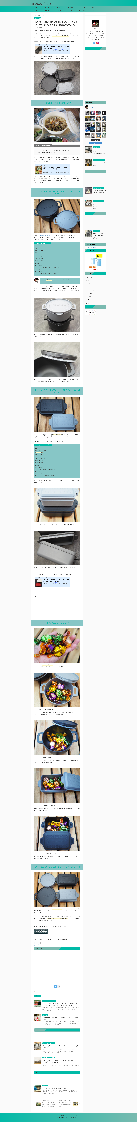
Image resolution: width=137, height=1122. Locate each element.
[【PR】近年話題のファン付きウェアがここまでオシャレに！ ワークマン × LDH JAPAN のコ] (87, 118)
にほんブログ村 (38, 945)
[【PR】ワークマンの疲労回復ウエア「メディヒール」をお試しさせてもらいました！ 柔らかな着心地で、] (98, 124)
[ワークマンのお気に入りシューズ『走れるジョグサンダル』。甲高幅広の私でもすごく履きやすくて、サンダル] (87, 129)
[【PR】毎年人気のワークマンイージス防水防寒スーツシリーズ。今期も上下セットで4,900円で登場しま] (104, 118)
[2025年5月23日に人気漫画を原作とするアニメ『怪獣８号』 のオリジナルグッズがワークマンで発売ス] (87, 135)
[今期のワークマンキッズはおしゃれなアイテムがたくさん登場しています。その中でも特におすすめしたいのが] (104, 135)
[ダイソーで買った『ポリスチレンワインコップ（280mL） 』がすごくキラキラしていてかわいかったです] (92, 129)
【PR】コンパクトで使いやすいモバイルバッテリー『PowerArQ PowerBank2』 (100, 151)
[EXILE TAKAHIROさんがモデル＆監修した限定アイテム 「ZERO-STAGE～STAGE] (98, 118)
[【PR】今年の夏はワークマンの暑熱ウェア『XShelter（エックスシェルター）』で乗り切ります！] (98, 113)
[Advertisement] (57, 609)
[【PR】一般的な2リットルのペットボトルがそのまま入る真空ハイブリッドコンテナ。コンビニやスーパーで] (98, 129)
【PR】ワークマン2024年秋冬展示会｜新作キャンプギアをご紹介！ (99, 205)
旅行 (71, 10)
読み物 (59, 10)
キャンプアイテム (48, 7)
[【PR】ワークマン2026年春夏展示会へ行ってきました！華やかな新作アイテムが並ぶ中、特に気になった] (92, 118)
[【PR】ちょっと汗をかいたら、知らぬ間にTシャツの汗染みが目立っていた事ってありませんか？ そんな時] (98, 135)
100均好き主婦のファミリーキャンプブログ (68, 1115)
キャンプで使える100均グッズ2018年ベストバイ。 (55, 1088)
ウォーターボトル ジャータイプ (46, 235)
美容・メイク (48, 10)
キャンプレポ (71, 7)
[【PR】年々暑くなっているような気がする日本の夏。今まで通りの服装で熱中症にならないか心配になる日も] (92, 113)
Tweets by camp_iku (90, 247)
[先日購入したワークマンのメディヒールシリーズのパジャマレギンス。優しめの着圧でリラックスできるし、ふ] (92, 124)
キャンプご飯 (82, 7)
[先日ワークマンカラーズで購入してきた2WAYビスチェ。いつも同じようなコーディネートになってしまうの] (104, 113)
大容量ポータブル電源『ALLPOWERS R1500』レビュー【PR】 (99, 235)
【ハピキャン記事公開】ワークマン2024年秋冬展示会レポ (99, 192)
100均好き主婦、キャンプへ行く (41, 4)
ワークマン (36, 10)
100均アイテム (59, 7)
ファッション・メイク (93, 7)
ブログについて (82, 10)
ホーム (36, 7)
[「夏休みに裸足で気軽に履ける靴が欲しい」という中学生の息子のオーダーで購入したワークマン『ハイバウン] (104, 124)
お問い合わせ (93, 10)
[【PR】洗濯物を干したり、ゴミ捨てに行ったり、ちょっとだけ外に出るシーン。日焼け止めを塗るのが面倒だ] (92, 135)
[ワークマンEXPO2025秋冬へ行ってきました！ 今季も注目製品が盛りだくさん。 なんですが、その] (87, 124)
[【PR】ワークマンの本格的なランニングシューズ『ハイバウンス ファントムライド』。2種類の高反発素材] (87, 113)
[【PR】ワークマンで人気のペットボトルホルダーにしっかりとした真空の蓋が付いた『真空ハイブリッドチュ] (104, 129)
